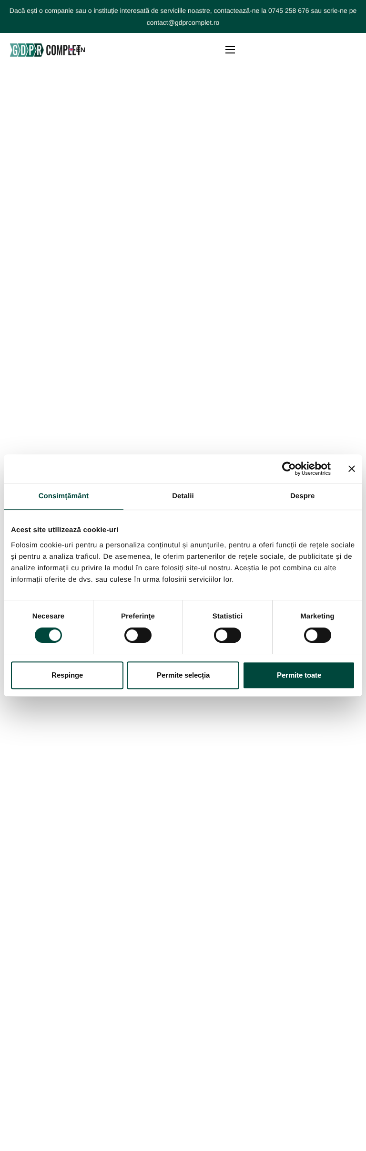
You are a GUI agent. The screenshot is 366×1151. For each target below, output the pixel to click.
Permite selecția (183, 675)
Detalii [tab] (183, 496)
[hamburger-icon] (230, 49)
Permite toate (299, 675)
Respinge (67, 675)
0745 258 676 (288, 10)
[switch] (138, 635)
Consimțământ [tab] (64, 496)
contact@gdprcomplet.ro (183, 22)
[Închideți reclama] (351, 468)
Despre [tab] (302, 496)
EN (80, 49)
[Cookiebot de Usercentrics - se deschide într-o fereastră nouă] (289, 468)
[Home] (45, 49)
